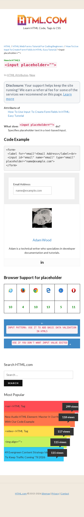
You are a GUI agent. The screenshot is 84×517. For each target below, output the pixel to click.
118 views (68, 417)
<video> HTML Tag (16, 431)
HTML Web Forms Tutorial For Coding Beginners (38, 46)
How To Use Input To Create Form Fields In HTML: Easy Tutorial (41, 48)
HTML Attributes (17, 75)
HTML (7, 46)
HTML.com (21, 493)
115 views (60, 442)
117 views (64, 431)
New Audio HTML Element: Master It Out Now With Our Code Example (33, 419)
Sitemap (46, 493)
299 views (72, 406)
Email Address (21, 184)
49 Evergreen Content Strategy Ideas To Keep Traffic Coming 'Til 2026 (28, 455)
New (32, 75)
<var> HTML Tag (15, 406)
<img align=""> (13, 441)
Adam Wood (42, 240)
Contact (65, 493)
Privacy (55, 493)
